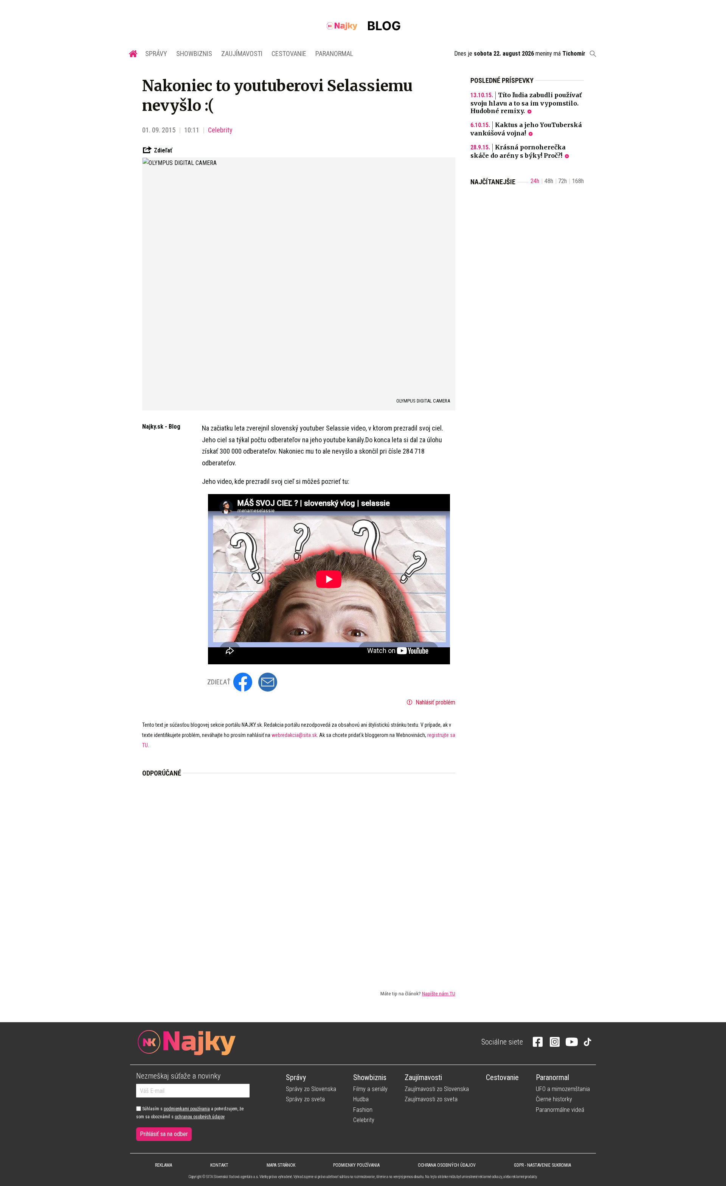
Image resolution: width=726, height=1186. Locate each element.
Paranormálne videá (560, 1109)
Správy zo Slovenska (311, 1089)
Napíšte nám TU (438, 993)
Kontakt (219, 1165)
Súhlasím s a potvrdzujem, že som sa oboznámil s (190, 1112)
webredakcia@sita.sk (294, 735)
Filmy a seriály (370, 1089)
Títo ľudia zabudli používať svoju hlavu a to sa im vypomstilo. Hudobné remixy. (526, 103)
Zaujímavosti (241, 54)
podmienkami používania (187, 1108)
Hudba (361, 1099)
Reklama (163, 1165)
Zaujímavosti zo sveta (431, 1099)
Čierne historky (554, 1099)
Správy (156, 54)
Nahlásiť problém (434, 702)
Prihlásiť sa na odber (164, 1134)
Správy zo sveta (305, 1099)
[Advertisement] (298, 877)
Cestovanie (288, 54)
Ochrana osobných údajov (447, 1165)
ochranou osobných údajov (200, 1116)
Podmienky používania (356, 1165)
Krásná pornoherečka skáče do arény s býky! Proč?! (518, 151)
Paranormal (334, 54)
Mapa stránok (281, 1165)
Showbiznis (194, 54)
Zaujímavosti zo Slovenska (437, 1089)
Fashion (362, 1109)
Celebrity (220, 130)
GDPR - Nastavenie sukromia (542, 1165)
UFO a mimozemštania (563, 1089)
